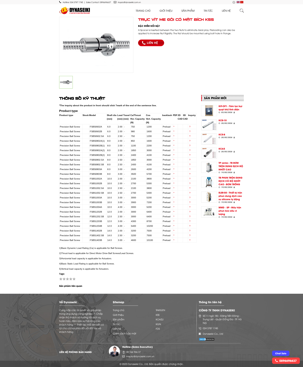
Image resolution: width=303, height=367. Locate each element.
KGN (158, 324)
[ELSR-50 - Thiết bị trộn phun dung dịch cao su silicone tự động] (209, 197)
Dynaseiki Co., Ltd (213, 333)
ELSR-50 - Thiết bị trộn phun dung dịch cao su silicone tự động (230, 196)
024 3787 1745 (76, 2)
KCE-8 (222, 134)
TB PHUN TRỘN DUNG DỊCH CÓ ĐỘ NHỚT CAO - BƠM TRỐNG (230, 181)
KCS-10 (223, 120)
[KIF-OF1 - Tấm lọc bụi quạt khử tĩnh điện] (209, 110)
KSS (157, 314)
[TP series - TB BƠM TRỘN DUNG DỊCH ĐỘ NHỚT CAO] (209, 167)
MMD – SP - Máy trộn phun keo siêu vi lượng (230, 211)
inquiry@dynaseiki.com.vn (129, 2)
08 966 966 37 (133, 351)
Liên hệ (117, 328)
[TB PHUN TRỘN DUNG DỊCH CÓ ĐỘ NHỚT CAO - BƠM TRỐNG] (209, 182)
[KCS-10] (209, 124)
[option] (96, 45)
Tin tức (208, 10)
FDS (158, 328)
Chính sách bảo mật (124, 333)
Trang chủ (143, 10)
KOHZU (159, 319)
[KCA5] (209, 153)
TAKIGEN (160, 310)
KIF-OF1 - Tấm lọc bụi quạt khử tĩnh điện (230, 107)
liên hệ (226, 10)
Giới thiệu (166, 10)
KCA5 (222, 148)
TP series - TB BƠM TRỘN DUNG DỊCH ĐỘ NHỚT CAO (231, 166)
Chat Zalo (280, 353)
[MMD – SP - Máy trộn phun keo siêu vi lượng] (209, 211)
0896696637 (105, 2)
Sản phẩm (188, 10)
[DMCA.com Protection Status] (207, 338)
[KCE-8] (209, 138)
